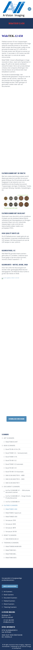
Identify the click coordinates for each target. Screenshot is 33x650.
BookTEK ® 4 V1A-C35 (13, 449)
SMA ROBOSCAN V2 (12, 539)
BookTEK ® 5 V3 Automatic (14, 472)
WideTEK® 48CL (11, 554)
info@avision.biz (8, 622)
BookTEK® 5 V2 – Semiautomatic (16, 453)
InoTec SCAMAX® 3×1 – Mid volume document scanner (18, 491)
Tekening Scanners (10, 607)
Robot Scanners (9, 604)
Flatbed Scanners (9, 601)
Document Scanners (10, 598)
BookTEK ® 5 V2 (11, 460)
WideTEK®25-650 (11, 517)
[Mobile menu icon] (29, 9)
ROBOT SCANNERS (10, 535)
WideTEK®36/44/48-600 (13, 546)
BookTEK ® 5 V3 (11, 468)
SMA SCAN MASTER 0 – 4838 (15, 475)
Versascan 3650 (11, 524)
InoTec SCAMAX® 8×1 (13, 502)
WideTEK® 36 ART (12, 442)
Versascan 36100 (11, 532)
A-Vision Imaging (19, 644)
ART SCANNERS (9, 438)
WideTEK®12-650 (11, 509)
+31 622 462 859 (8, 620)
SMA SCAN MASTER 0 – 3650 (15, 479)
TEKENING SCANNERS (11, 543)
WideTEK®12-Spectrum (13, 513)
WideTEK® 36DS (11, 558)
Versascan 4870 (11, 528)
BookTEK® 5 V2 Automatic (14, 464)
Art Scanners (8, 592)
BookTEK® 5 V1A (11, 457)
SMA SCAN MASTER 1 (13, 483)
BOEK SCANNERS (9, 446)
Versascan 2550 (11, 520)
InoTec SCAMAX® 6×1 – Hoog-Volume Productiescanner (18, 497)
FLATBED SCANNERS (11, 505)
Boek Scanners (9, 595)
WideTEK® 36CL (11, 550)
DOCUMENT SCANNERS (12, 487)
